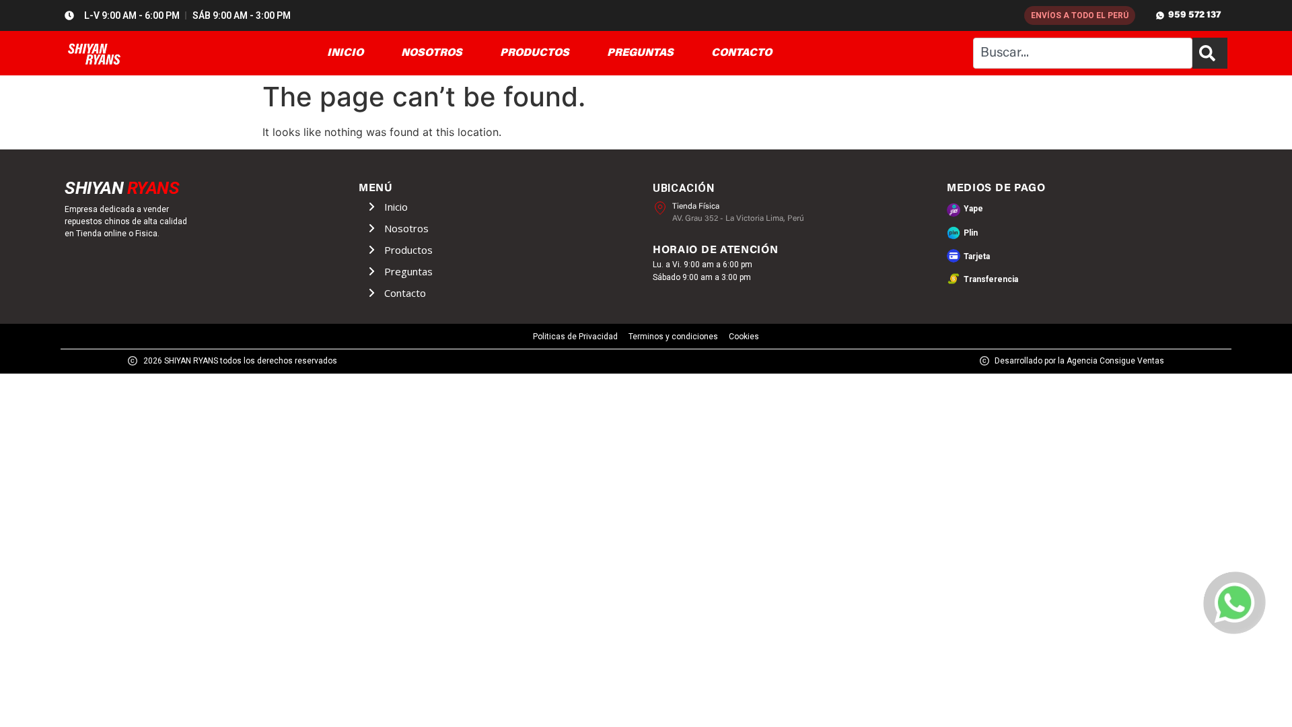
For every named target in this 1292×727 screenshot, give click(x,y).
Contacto (405, 293)
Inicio (396, 207)
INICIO (345, 53)
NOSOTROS (431, 53)
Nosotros (406, 228)
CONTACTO (741, 53)
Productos (408, 250)
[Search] (1209, 53)
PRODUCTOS (534, 53)
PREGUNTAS (640, 53)
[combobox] (1082, 53)
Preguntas (408, 271)
